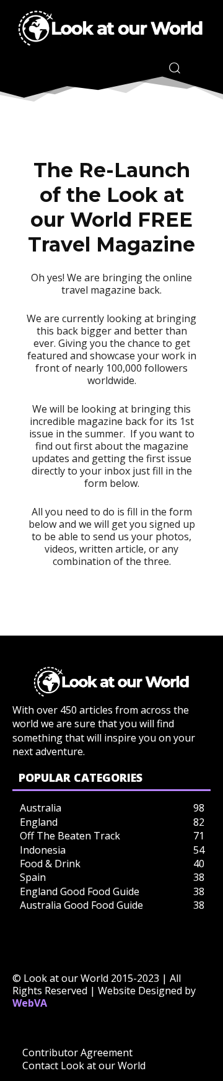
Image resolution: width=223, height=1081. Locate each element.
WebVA (29, 1003)
